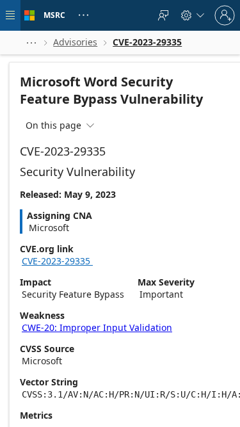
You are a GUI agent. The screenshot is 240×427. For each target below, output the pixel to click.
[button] (31, 42)
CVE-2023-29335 (62, 261)
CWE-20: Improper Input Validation (97, 327)
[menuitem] (163, 15)
